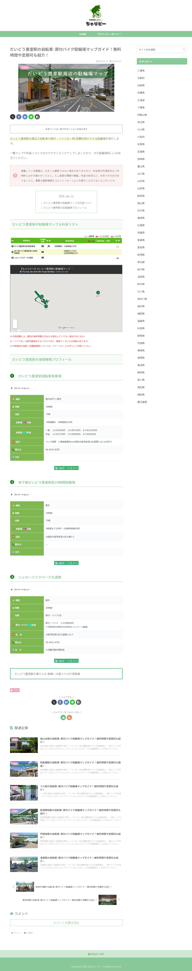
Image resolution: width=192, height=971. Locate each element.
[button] (37, 116)
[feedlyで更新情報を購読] (63, 717)
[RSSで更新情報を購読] (69, 717)
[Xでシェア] (12, 116)
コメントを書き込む (66, 922)
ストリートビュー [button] (22, 388)
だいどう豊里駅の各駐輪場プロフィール (65, 207)
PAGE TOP (97, 954)
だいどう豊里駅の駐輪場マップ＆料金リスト (68, 203)
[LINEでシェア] (31, 116)
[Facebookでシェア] (18, 116)
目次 (61, 196)
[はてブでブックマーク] (25, 116)
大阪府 (16, 690)
